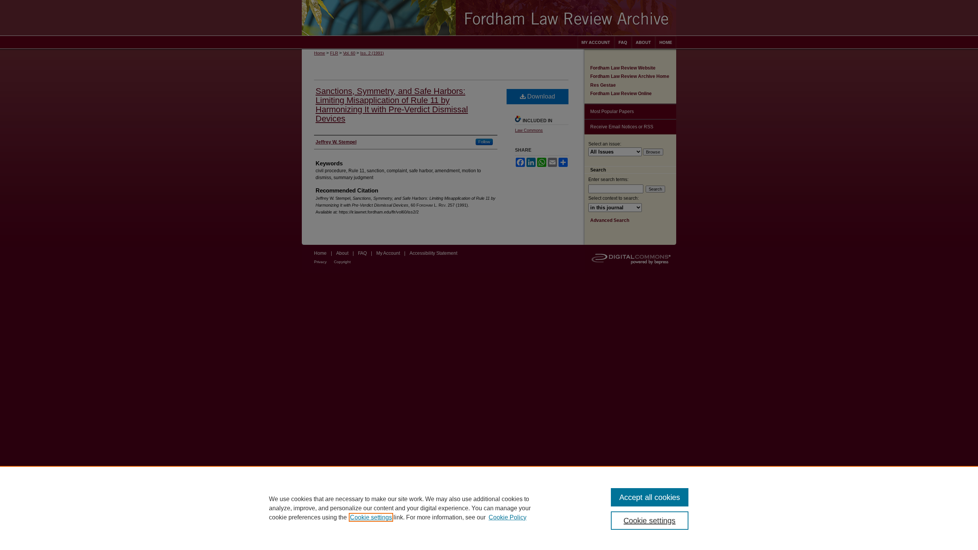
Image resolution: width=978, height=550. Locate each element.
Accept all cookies (649, 497)
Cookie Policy (507, 517)
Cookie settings (371, 517)
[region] (489, 508)
